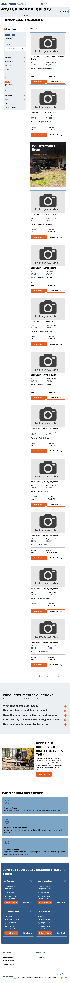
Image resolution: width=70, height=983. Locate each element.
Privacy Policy (42, 978)
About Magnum (8, 957)
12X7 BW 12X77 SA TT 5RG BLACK (42, 322)
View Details (38, 81)
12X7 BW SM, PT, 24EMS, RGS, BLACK (44, 428)
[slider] (5, 82)
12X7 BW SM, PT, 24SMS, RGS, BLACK (44, 589)
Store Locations (8, 964)
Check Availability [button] (56, 81)
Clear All (8, 38)
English (46, 4)
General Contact (8, 961)
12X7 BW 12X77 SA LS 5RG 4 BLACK (43, 112)
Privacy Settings (51, 978)
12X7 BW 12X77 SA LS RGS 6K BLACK (44, 268)
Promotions (40, 957)
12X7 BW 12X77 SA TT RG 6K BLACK (43, 375)
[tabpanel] (15, 48)
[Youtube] (66, 977)
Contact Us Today (44, 774)
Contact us (27, 699)
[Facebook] (58, 977)
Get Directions (12, 902)
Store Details (27, 902)
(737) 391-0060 (63, 12)
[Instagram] (62, 977)
